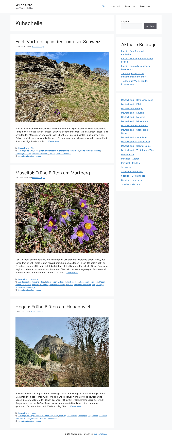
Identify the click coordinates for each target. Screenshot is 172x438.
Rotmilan (19, 418)
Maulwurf (103, 416)
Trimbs (52, 153)
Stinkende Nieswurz (40, 153)
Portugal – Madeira (131, 163)
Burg (56, 416)
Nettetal (89, 151)
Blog (104, 6)
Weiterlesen (53, 141)
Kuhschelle (74, 151)
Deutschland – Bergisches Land (137, 100)
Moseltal (35, 285)
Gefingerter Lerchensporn (45, 151)
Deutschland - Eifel (26, 148)
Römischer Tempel (57, 285)
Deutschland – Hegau (132, 108)
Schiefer (97, 151)
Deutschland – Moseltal (133, 117)
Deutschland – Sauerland (134, 137)
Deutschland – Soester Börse (136, 146)
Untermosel (20, 287)
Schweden (126, 167)
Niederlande (127, 154)
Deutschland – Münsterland (135, 121)
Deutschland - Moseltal (28, 279)
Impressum (130, 6)
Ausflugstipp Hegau (26, 416)
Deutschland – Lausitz (132, 113)
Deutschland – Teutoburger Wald (137, 150)
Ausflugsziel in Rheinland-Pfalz (31, 282)
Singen (43, 418)
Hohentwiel (72, 416)
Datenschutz (145, 6)
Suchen (125, 21)
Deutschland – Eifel (131, 104)
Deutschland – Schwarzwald (135, 141)
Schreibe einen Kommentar (29, 156)
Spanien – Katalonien (132, 180)
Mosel (102, 282)
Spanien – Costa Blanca (133, 176)
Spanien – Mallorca (130, 184)
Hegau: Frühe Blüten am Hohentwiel (52, 306)
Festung (62, 416)
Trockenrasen (52, 418)
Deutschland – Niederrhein (134, 125)
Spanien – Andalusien (132, 171)
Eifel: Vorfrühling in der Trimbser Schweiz (57, 41)
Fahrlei (48, 282)
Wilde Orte (23, 5)
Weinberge (30, 287)
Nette (82, 151)
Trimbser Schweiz (63, 153)
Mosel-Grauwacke (23, 285)
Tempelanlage (98, 285)
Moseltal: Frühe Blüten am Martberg (52, 172)
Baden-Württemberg (44, 416)
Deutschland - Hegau (27, 413)
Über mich (115, 6)
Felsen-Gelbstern (59, 282)
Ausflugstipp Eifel (25, 151)
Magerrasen (93, 416)
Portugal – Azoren (130, 158)
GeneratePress (100, 434)
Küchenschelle (63, 151)
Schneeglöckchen (23, 153)
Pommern (44, 285)
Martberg (94, 282)
